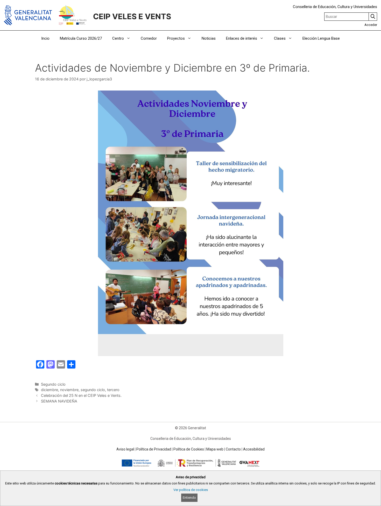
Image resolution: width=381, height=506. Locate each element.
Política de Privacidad (153, 449)
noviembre (69, 389)
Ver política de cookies (190, 490)
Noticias (209, 38)
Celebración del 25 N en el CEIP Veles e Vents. (81, 395)
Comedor (149, 38)
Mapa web (214, 449)
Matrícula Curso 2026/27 (81, 38)
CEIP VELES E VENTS (132, 16)
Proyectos (176, 38)
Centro (118, 38)
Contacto (233, 449)
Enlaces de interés (241, 38)
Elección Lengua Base (321, 38)
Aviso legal (125, 449)
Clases (280, 38)
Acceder (370, 25)
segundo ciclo (93, 389)
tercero (113, 389)
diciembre (49, 389)
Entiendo (189, 498)
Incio (45, 38)
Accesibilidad (254, 449)
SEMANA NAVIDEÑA (59, 401)
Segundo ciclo (53, 384)
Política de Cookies (188, 449)
